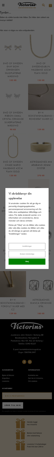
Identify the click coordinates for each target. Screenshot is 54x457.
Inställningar (27, 246)
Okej (27, 261)
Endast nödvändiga (27, 254)
